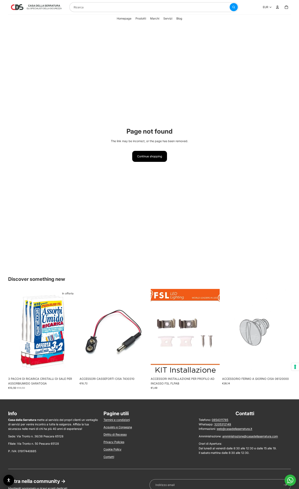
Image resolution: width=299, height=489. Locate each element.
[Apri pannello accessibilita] (8, 480)
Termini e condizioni (117, 419)
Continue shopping (149, 156)
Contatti (109, 457)
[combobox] (145, 7)
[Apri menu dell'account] (277, 7)
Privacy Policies (114, 442)
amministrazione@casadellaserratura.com (250, 436)
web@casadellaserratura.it (234, 428)
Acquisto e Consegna (118, 427)
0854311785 (220, 419)
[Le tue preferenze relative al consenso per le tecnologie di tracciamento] (295, 367)
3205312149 (222, 424)
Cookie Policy (112, 449)
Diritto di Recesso (115, 434)
